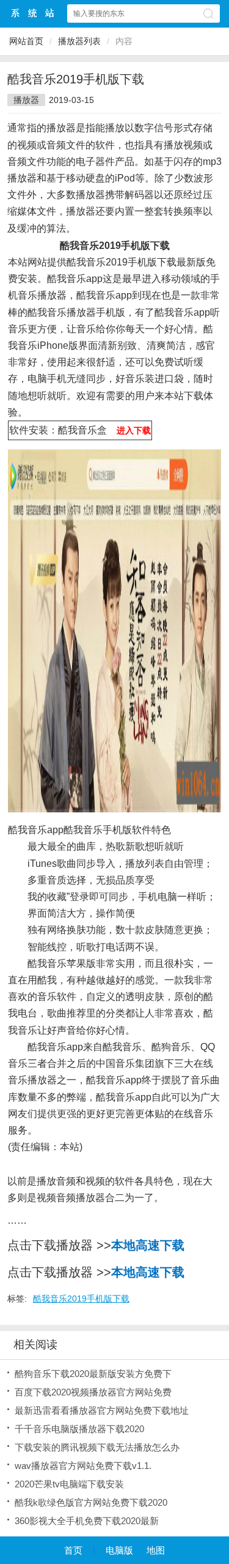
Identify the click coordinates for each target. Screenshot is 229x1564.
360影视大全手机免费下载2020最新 (87, 1521)
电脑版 (119, 1550)
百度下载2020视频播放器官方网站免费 (93, 1392)
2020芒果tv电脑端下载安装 (69, 1484)
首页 (73, 1550)
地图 (156, 1550)
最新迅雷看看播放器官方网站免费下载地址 (102, 1410)
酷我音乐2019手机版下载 (81, 1298)
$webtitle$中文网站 (33, 13)
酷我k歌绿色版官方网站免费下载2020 (91, 1502)
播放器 (26, 100)
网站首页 (26, 41)
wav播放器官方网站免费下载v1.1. (83, 1465)
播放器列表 (79, 41)
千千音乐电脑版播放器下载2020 (79, 1429)
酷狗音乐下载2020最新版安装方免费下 (93, 1373)
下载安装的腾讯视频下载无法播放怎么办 (97, 1447)
